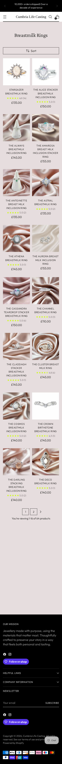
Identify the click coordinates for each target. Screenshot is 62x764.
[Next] (57, 6)
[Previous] (5, 6)
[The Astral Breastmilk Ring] (45, 182)
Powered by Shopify (13, 742)
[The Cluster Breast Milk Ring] (45, 346)
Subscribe (52, 702)
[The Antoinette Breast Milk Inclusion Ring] (16, 182)
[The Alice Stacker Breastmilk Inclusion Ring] (45, 71)
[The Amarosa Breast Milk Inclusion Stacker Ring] (45, 127)
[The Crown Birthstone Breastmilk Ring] (45, 406)
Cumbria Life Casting (34, 735)
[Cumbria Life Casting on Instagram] (10, 655)
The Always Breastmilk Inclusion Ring (16, 149)
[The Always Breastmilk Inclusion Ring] (16, 127)
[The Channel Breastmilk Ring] (45, 290)
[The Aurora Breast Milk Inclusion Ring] (45, 238)
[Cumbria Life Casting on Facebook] (5, 655)
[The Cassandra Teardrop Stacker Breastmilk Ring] (16, 290)
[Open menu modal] (4, 16)
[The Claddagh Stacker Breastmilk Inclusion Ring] (16, 346)
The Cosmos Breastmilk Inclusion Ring (16, 427)
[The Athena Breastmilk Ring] (16, 238)
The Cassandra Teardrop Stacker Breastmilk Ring (16, 312)
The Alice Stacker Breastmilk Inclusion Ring (45, 93)
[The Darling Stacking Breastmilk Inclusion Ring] (16, 461)
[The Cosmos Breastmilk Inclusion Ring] (16, 406)
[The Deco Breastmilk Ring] (45, 461)
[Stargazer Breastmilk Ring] (16, 71)
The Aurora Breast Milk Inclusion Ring (45, 260)
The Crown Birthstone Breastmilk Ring (45, 427)
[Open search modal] (50, 16)
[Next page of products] (40, 511)
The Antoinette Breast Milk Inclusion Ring (16, 204)
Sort (33, 51)
